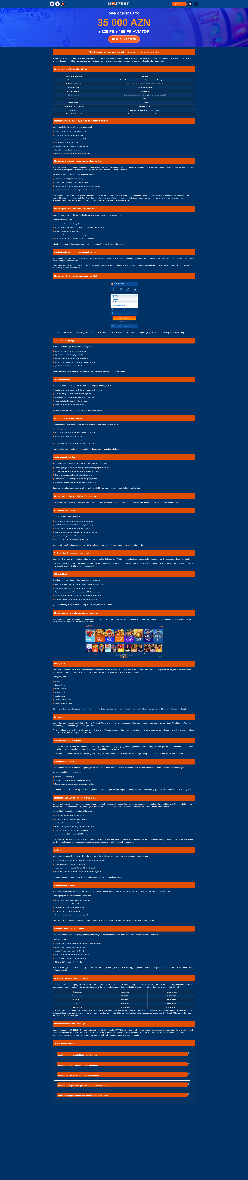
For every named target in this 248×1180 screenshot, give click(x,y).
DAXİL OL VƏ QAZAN (124, 39)
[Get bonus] (63, 4)
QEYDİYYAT (179, 4)
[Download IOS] (57, 3)
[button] (244, 1172)
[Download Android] (52, 3)
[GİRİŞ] (190, 3)
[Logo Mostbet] (118, 3)
